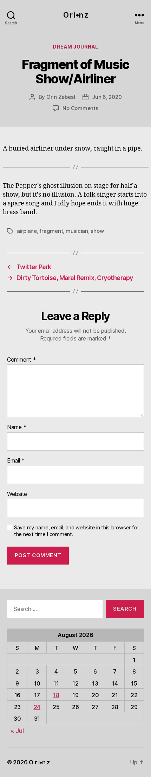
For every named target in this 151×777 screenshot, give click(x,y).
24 (37, 707)
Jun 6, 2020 (107, 97)
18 (56, 695)
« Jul (17, 730)
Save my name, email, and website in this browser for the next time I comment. (76, 530)
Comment (21, 360)
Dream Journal (75, 47)
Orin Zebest (61, 97)
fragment (51, 231)
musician (77, 231)
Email (16, 461)
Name (16, 427)
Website (17, 494)
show (97, 231)
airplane (27, 231)
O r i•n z (75, 15)
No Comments (80, 108)
